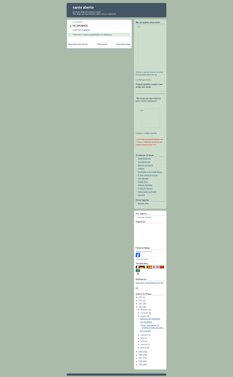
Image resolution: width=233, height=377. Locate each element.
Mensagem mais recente (78, 44)
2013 (141, 297)
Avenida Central (144, 162)
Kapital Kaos (143, 182)
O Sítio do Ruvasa (145, 188)
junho (143, 341)
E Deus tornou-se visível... (148, 175)
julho (143, 338)
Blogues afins (143, 203)
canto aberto (83, 7)
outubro (144, 316)
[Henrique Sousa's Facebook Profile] (138, 257)
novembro (145, 313)
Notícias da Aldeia (145, 185)
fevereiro (144, 345)
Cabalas (141, 169)
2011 (141, 304)
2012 (141, 301)
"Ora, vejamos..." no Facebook (144, 217)
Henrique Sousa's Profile (144, 251)
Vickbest (141, 195)
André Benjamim (144, 159)
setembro (144, 335)
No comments (145, 331)
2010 (141, 307)
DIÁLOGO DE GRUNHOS (150, 319)
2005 (141, 365)
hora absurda (143, 178)
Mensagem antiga (123, 44)
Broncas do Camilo (145, 165)
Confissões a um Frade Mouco (150, 172)
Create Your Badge (142, 259)
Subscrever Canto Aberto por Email (149, 283)
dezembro (145, 310)
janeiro (143, 348)
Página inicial (102, 44)
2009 (141, 352)
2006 (141, 361)
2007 (141, 358)
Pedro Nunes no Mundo (147, 192)
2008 (141, 355)
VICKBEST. (85, 30)
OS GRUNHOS (146, 322)
